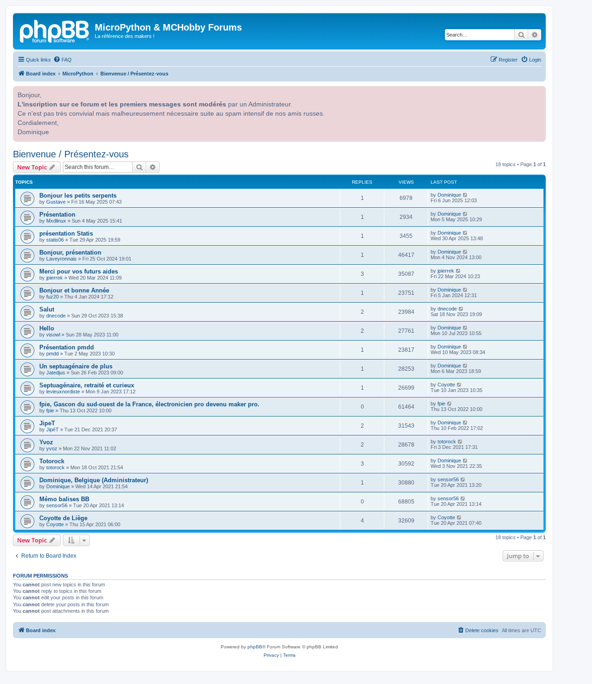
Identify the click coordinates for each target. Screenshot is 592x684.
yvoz (51, 448)
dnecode (56, 315)
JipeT (47, 423)
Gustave (56, 202)
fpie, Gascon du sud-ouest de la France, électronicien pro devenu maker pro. (149, 404)
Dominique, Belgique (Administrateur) (93, 480)
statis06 (55, 240)
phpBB (254, 646)
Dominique (449, 195)
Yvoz (46, 442)
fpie (50, 410)
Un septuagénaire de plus (75, 366)
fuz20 (52, 296)
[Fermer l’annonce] (538, 92)
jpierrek (54, 277)
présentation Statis (66, 233)
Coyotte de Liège (63, 518)
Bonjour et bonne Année (74, 290)
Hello (46, 328)
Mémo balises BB (64, 499)
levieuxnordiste (63, 391)
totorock (447, 441)
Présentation (57, 214)
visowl (53, 334)
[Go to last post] (465, 195)
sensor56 (448, 479)
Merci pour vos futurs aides (78, 271)
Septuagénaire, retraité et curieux (86, 385)
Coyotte (446, 384)
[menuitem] (62, 59)
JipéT (52, 429)
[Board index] (55, 30)
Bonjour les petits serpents (78, 195)
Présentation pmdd (66, 347)
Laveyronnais (61, 258)
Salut (46, 309)
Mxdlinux (56, 221)
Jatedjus (55, 372)
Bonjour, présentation (70, 252)
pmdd (52, 353)
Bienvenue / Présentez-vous (71, 154)
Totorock (51, 461)
